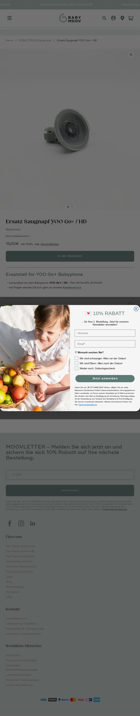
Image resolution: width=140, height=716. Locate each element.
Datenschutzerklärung (88, 404)
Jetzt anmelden (105, 378)
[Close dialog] (136, 309)
